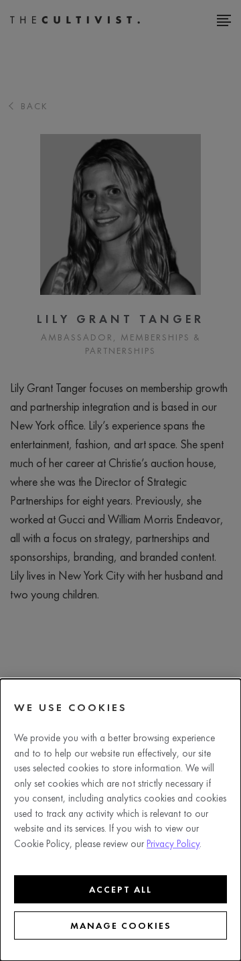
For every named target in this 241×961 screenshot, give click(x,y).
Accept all (120, 889)
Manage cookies (120, 925)
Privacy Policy (173, 843)
